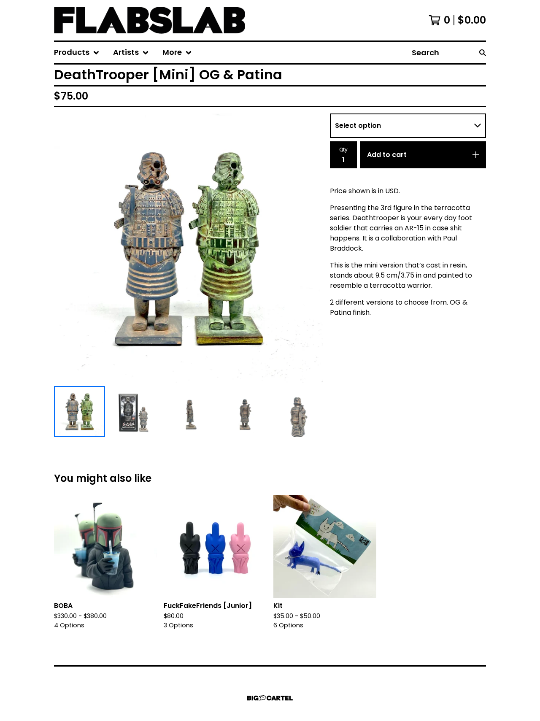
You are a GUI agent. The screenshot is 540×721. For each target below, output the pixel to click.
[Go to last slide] (66, 248)
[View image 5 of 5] (297, 411)
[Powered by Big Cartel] (270, 698)
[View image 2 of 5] (133, 411)
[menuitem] (77, 52)
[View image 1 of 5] (79, 411)
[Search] (482, 52)
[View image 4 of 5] (243, 411)
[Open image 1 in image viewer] (188, 248)
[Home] (149, 20)
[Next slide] (311, 248)
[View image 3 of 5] (188, 411)
